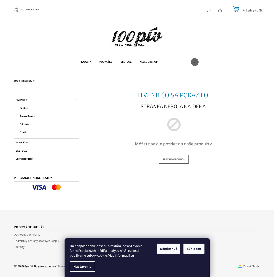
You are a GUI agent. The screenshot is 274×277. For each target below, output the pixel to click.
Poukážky (22, 142)
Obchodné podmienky (27, 235)
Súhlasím (194, 248)
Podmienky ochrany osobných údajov (36, 241)
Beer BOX (21, 151)
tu (132, 255)
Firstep (24, 108)
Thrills (23, 132)
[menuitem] (85, 62)
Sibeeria (24, 124)
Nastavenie (82, 266)
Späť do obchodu (173, 159)
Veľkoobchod (24, 159)
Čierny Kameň (28, 116)
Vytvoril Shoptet (251, 266)
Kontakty (19, 247)
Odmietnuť (168, 248)
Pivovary (21, 100)
